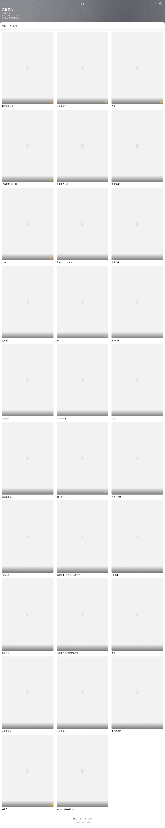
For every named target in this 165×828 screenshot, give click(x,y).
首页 (75, 819)
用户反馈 (88, 819)
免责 (80, 819)
